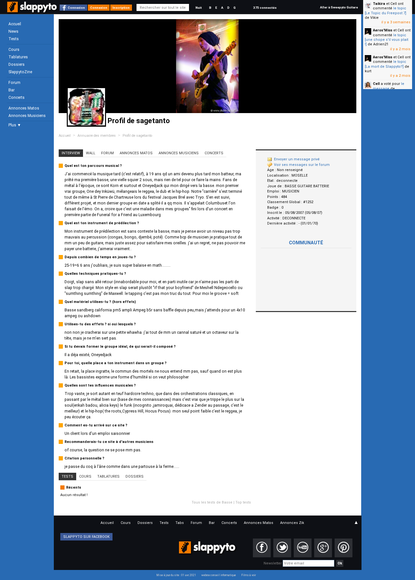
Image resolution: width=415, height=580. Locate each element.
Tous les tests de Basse (212, 502)
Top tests (243, 502)
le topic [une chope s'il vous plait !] (386, 40)
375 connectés (265, 7)
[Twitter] (282, 548)
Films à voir (248, 575)
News (13, 31)
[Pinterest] (343, 548)
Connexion (76, 7)
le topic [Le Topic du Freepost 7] (385, 10)
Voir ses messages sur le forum (302, 165)
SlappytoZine (20, 72)
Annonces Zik (292, 523)
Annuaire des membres (96, 135)
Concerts (16, 97)
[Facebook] (262, 548)
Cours (13, 49)
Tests (13, 39)
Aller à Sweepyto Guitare (339, 7)
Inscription (121, 7)
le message (388, 86)
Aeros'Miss (382, 30)
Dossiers (16, 64)
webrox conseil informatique (218, 575)
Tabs (179, 523)
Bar (11, 90)
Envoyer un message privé (297, 159)
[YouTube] (303, 548)
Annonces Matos (23, 108)
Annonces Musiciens (27, 115)
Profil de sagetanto (137, 135)
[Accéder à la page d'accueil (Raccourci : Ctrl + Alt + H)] (33, 10)
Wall (90, 153)
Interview (71, 153)
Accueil (14, 24)
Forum (14, 82)
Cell (376, 84)
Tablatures (18, 57)
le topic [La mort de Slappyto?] (385, 64)
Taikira (379, 4)
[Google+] (323, 548)
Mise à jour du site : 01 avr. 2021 (176, 575)
